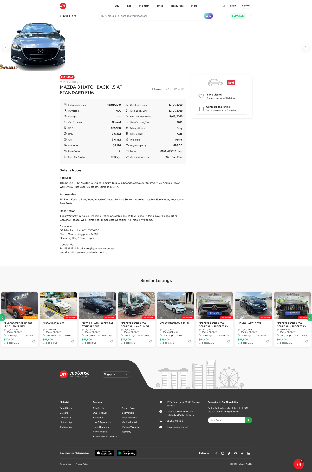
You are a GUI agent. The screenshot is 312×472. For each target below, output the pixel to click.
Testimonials (66, 427)
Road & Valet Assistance (105, 436)
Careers (64, 412)
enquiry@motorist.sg (177, 427)
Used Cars (68, 16)
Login (233, 5)
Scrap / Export (129, 408)
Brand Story (66, 408)
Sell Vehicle (238, 16)
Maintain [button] (144, 5)
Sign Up (246, 5)
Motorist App (66, 422)
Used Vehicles (129, 417)
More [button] (194, 5)
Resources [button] (177, 5)
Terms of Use (65, 464)
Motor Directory (101, 427)
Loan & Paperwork (102, 422)
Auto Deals (98, 408)
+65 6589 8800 (175, 421)
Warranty (126, 431)
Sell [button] (129, 5)
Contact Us (65, 417)
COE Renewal (100, 412)
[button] (298, 464)
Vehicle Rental (129, 422)
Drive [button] (160, 5)
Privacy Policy (82, 464)
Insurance (98, 417)
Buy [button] (117, 5)
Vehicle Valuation (131, 427)
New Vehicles (100, 431)
